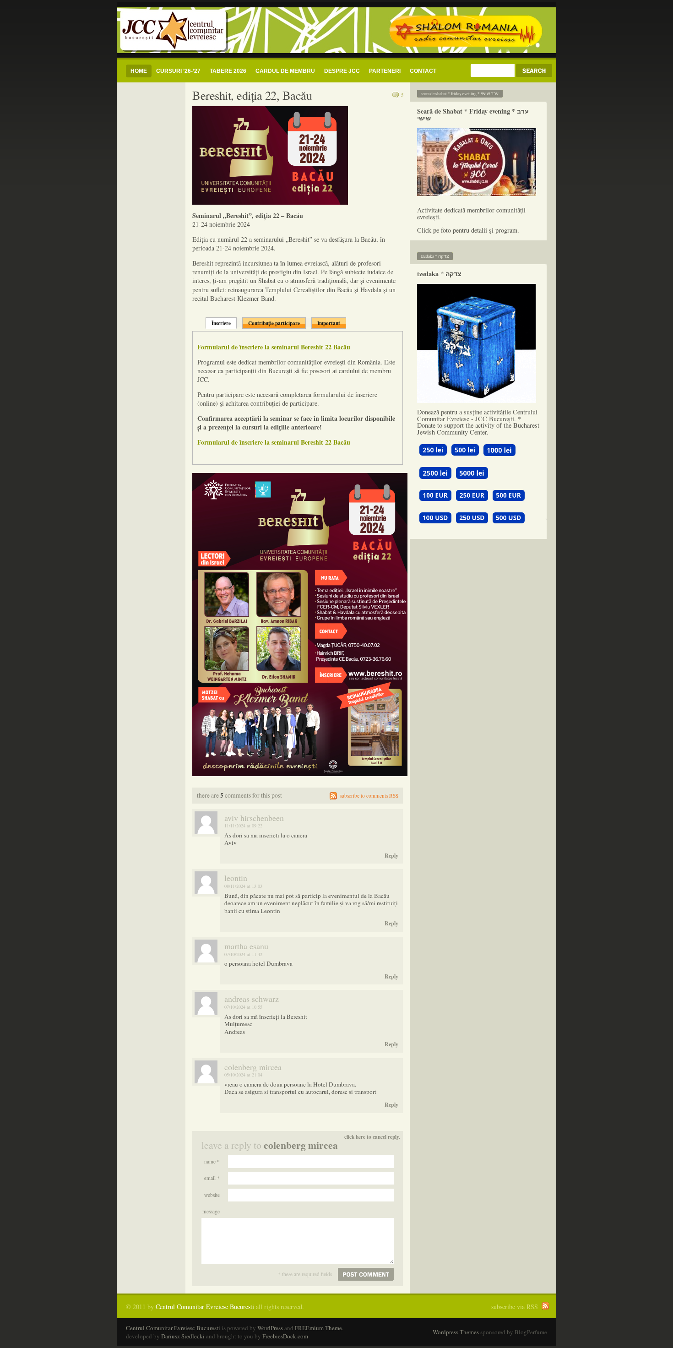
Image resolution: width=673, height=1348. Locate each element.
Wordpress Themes (456, 1332)
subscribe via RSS (514, 1306)
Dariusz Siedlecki (183, 1336)
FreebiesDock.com (285, 1336)
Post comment (366, 1274)
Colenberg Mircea (301, 1145)
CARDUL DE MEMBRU (285, 71)
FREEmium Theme (318, 1328)
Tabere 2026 (228, 71)
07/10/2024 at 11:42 (243, 954)
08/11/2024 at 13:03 (243, 886)
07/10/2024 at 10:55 (243, 1007)
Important (328, 323)
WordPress (270, 1328)
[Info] (478, 162)
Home (138, 71)
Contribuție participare (274, 323)
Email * (212, 1177)
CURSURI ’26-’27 (178, 71)
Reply (391, 855)
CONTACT (423, 71)
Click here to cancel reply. (372, 1137)
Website (212, 1194)
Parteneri (385, 71)
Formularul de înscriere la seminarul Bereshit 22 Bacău (273, 347)
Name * (212, 1161)
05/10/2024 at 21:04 (243, 1074)
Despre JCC (342, 71)
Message (211, 1211)
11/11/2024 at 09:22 (243, 825)
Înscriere (221, 323)
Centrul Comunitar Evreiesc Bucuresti (205, 1306)
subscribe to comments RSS (369, 795)
